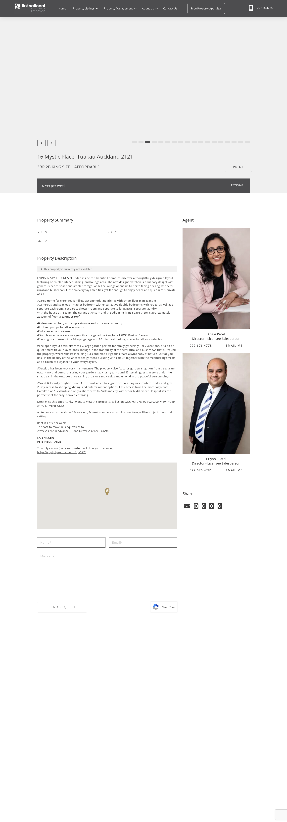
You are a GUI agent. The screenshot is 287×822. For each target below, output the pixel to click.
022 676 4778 (264, 8)
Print (238, 167)
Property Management (118, 8)
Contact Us (170, 8)
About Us (148, 8)
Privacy (164, 607)
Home (62, 8)
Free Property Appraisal (206, 8)
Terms (172, 607)
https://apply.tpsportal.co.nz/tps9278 (61, 452)
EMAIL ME (233, 346)
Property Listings (84, 8)
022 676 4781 (200, 470)
